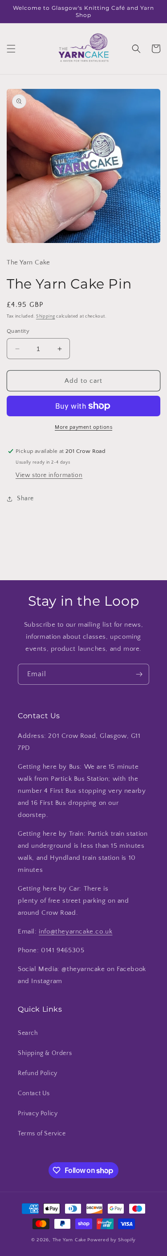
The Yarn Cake (69, 1240)
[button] (11, 49)
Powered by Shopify (111, 1240)
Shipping (45, 316)
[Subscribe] (139, 674)
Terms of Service (42, 1133)
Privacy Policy (37, 1113)
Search (28, 1033)
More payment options (83, 427)
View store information (49, 475)
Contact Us (34, 1093)
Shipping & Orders (45, 1053)
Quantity (18, 331)
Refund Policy (37, 1073)
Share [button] (25, 498)
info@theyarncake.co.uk (75, 931)
